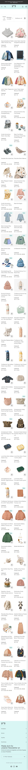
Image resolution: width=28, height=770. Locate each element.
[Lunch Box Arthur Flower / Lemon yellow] (20, 447)
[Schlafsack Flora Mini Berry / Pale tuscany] (20, 628)
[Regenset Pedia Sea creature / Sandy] (20, 721)
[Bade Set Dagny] (20, 195)
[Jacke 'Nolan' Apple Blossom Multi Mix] (20, 81)
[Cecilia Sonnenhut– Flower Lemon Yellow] (7, 195)
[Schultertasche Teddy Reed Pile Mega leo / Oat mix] (7, 423)
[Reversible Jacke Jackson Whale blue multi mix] (7, 721)
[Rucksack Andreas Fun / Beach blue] (20, 262)
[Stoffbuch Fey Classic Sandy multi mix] (20, 560)
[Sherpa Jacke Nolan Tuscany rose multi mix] (20, 699)
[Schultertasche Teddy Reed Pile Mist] (20, 401)
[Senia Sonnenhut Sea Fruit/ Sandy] (20, 103)
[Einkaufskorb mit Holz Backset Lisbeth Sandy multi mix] (7, 628)
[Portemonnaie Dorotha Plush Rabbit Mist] (20, 378)
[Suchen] (5, 6)
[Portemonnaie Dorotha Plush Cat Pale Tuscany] (7, 401)
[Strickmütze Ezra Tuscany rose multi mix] (7, 652)
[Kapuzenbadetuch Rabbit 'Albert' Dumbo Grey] (7, 32)
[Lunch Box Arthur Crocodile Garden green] (20, 470)
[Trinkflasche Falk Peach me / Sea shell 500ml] (7, 309)
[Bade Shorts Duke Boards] (7, 240)
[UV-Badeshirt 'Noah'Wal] (20, 240)
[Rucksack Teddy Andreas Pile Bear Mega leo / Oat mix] (20, 423)
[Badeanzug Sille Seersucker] (7, 745)
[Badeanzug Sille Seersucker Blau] (20, 217)
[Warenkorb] (26, 6)
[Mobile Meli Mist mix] (20, 538)
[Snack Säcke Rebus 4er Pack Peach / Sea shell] (7, 699)
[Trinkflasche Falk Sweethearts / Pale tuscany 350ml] (20, 332)
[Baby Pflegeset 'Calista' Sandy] (7, 172)
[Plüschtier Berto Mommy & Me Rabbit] (7, 605)
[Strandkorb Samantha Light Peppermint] (20, 309)
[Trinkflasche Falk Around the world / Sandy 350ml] (7, 493)
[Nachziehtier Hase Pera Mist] (7, 560)
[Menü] (2, 6)
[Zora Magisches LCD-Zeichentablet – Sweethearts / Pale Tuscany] (20, 55)
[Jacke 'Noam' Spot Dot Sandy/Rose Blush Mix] (20, 32)
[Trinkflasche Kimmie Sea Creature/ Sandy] (20, 285)
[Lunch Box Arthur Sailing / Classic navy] (7, 447)
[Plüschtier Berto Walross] (20, 150)
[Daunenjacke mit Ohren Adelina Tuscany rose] (7, 515)
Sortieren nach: (7, 18)
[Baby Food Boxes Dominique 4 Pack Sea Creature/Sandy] (20, 126)
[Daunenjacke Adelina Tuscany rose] (20, 515)
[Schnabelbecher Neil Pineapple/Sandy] (7, 103)
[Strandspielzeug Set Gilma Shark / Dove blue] (7, 262)
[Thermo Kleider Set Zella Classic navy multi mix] (20, 674)
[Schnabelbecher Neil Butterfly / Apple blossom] (7, 470)
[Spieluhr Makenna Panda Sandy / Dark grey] (20, 605)
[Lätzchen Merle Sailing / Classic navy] (7, 378)
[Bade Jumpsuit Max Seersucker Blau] (7, 217)
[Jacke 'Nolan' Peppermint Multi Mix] (7, 81)
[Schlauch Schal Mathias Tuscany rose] (20, 493)
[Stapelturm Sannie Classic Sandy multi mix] (7, 583)
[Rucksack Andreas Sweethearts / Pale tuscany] (7, 285)
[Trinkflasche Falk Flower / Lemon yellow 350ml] (20, 356)
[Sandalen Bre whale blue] (7, 150)
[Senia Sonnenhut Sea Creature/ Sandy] (20, 172)
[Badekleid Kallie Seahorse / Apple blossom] (20, 745)
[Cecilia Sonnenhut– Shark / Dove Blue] (7, 126)
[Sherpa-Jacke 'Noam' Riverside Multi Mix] (7, 55)
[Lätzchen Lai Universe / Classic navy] (20, 652)
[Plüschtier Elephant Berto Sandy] (7, 332)
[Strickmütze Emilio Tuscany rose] (20, 583)
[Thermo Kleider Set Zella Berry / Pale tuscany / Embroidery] (7, 674)
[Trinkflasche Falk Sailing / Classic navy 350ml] (7, 356)
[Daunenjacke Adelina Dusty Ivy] (7, 538)
